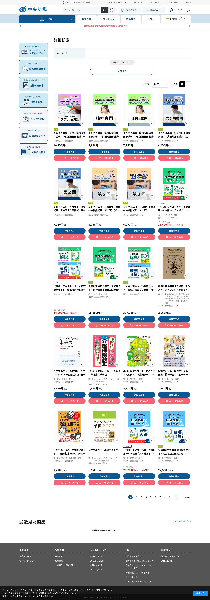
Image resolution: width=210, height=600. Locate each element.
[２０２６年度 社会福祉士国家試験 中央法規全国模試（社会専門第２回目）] (174, 110)
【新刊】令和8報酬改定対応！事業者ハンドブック (105, 25)
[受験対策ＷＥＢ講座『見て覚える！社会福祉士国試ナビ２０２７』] (174, 427)
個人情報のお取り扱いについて (140, 560)
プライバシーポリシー (26, 596)
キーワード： (63, 53)
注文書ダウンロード (170, 556)
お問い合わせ (137, 2)
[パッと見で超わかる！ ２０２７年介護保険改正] (104, 351)
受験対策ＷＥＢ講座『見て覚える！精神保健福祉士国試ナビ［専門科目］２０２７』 (104, 289)
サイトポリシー (133, 577)
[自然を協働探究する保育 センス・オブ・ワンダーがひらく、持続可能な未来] (174, 263)
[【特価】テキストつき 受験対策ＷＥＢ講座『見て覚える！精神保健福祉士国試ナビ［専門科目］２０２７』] (174, 184)
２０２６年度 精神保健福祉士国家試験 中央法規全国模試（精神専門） (104, 136)
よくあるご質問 (172, 2)
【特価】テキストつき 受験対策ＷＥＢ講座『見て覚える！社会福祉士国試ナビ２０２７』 (139, 453)
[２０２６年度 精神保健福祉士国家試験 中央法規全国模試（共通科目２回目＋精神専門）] (139, 110)
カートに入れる (71, 157)
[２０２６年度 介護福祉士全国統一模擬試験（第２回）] (139, 184)
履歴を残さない (184, 521)
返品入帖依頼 (167, 560)
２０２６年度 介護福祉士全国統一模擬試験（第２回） (139, 208)
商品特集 (130, 19)
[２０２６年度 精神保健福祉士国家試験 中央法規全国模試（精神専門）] (104, 110)
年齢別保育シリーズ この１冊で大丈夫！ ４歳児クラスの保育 (139, 374)
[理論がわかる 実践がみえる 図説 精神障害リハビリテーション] (174, 351)
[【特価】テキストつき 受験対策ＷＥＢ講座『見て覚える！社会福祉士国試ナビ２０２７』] (139, 427)
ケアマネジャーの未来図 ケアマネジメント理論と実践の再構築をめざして (70, 374)
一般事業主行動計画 (64, 565)
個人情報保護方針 (134, 556)
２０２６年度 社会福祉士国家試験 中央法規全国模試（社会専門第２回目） (174, 136)
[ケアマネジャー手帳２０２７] (104, 427)
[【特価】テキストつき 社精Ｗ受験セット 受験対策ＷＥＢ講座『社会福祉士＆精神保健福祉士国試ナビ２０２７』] (70, 263)
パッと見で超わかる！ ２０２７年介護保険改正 (104, 372)
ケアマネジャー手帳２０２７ (103, 450)
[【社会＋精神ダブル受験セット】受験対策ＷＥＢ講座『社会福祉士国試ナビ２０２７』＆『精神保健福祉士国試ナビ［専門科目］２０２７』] (139, 263)
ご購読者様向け (132, 10)
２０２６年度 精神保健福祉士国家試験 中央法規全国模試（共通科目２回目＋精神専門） (139, 136)
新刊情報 (86, 19)
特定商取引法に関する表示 (138, 572)
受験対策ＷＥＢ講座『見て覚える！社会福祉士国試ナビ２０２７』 (174, 453)
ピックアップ (188, 84)
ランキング (108, 19)
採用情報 (187, 2)
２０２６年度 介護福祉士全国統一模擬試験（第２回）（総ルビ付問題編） (104, 210)
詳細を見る (70, 151)
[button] (20, 26)
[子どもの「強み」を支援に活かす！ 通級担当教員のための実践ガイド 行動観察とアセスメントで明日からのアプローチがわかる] (70, 427)
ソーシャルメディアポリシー (138, 581)
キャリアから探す (27, 560)
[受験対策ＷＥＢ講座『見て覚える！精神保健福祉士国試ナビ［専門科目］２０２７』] (104, 263)
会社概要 (59, 556)
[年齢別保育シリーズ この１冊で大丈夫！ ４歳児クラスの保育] (139, 351)
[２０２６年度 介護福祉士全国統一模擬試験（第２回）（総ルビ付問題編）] (104, 184)
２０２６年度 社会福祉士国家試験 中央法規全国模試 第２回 (70, 210)
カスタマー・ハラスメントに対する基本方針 (139, 567)
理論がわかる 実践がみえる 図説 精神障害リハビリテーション (174, 374)
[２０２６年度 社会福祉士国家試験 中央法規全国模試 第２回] (70, 184)
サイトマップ (96, 569)
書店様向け (155, 10)
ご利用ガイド (154, 2)
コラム (150, 19)
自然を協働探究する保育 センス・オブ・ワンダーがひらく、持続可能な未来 (174, 289)
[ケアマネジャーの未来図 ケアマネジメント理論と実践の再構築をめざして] (70, 351)
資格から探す (25, 556)
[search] (104, 10)
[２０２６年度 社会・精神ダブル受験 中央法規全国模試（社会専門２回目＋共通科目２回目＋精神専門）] (70, 110)
